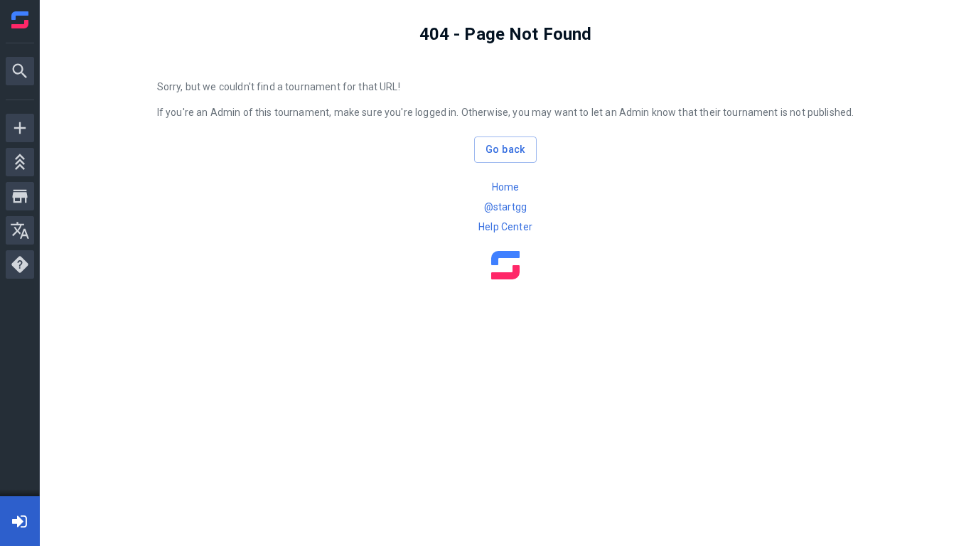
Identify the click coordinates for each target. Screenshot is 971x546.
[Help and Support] (20, 264)
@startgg (505, 207)
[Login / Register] (20, 521)
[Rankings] (20, 162)
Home (506, 187)
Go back (505, 149)
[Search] (20, 71)
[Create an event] (20, 128)
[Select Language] (20, 230)
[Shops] (20, 196)
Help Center (505, 226)
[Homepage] (20, 19)
